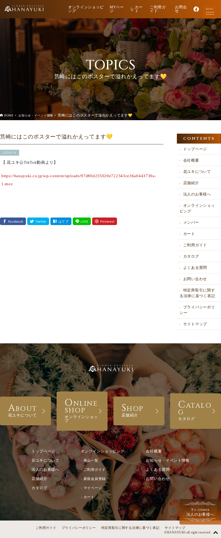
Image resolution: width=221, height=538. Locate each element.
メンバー (191, 222)
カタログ (191, 256)
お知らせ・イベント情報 (35, 115)
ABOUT (22, 409)
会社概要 (191, 160)
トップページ (195, 149)
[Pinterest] (104, 221)
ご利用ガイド (158, 9)
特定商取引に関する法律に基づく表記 (197, 293)
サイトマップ (195, 324)
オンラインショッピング (86, 9)
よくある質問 (195, 268)
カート (139, 9)
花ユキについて (197, 172)
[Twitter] (38, 221)
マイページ (93, 488)
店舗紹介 (191, 183)
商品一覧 (91, 460)
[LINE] (82, 221)
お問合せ (181, 9)
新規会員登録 (95, 479)
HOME (9, 115)
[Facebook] (13, 221)
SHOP (133, 409)
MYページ (117, 9)
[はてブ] (60, 221)
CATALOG (195, 409)
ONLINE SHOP (81, 410)
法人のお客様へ (197, 194)
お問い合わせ (195, 279)
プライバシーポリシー (197, 310)
